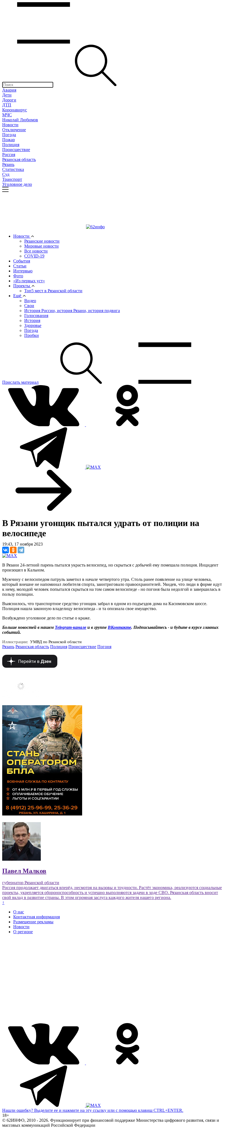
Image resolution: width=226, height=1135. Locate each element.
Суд (5, 174)
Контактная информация (36, 916)
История (32, 320)
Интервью (23, 271)
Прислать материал (20, 382)
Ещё (17, 295)
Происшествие (16, 149)
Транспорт (12, 179)
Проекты (22, 285)
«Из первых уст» (29, 280)
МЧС (7, 114)
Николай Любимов (20, 119)
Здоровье (32, 325)
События (21, 261)
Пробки (31, 335)
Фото (18, 275)
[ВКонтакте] (5, 550)
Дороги (9, 100)
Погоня (104, 646)
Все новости (36, 251)
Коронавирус (14, 110)
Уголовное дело (17, 184)
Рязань (8, 164)
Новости (10, 124)
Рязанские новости (42, 241)
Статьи (19, 266)
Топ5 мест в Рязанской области (53, 290)
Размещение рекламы (33, 921)
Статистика (13, 169)
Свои (29, 305)
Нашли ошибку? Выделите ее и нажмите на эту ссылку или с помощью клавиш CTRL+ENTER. (92, 1110)
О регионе (23, 931)
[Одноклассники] (13, 550)
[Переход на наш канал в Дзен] (29, 666)
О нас (18, 911)
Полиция (10, 144)
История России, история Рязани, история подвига (72, 310)
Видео (30, 300)
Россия (8, 154)
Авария (9, 90)
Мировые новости (41, 246)
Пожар (8, 139)
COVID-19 (34, 256)
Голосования (36, 315)
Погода (9, 134)
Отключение (14, 129)
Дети (7, 95)
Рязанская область (19, 159)
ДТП (6, 105)
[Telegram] (21, 550)
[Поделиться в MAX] (9, 555)
